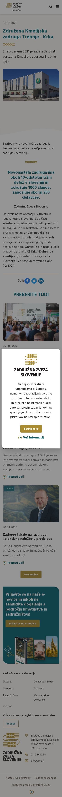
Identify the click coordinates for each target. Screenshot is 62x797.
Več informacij (33, 437)
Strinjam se (31, 429)
